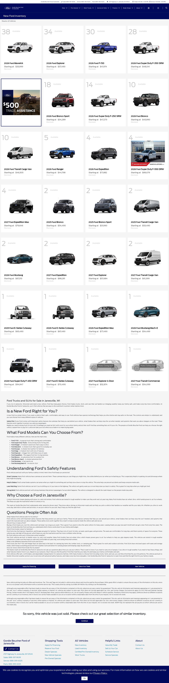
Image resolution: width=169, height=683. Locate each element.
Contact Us (13, 649)
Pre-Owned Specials (53, 658)
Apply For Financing (29, 566)
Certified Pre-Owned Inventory (87, 652)
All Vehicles (81, 640)
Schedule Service (112, 652)
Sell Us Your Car (111, 648)
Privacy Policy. (100, 673)
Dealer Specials (51, 652)
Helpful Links (112, 640)
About (139, 640)
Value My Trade (111, 645)
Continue (84, 621)
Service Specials (111, 655)
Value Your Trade (84, 566)
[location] (107, 1)
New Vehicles (139, 566)
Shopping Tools (54, 640)
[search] (166, 8)
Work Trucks (80, 655)
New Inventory (80, 645)
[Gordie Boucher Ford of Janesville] (13, 8)
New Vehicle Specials (53, 655)
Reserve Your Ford (52, 648)
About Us (139, 648)
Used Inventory (81, 648)
